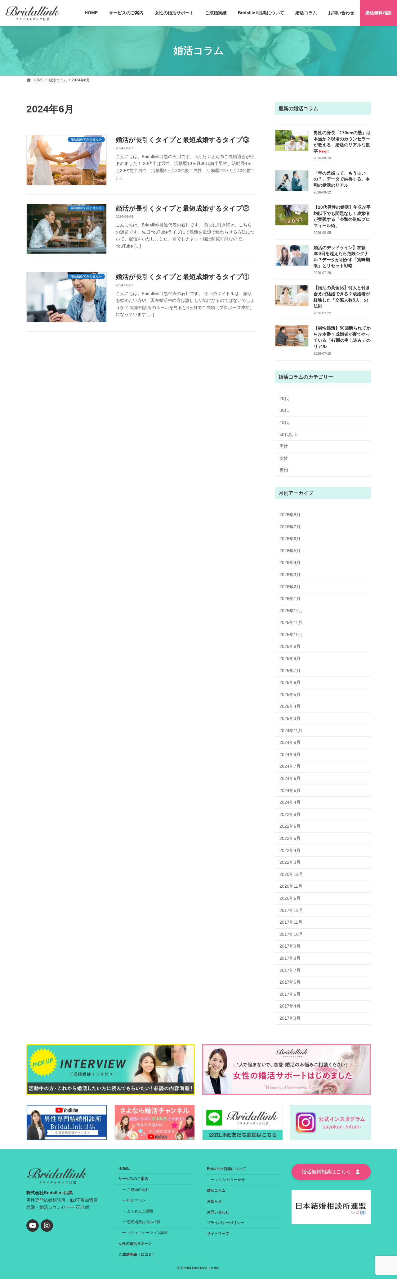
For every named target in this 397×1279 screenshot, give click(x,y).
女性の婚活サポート (135, 1243)
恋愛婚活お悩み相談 (143, 1222)
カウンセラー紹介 (230, 1179)
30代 (284, 410)
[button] (331, 1172)
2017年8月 (290, 958)
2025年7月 (290, 670)
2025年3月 (290, 718)
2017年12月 (291, 910)
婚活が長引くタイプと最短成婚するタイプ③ (182, 139)
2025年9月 (290, 646)
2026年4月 (290, 562)
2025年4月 (290, 706)
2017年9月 (290, 946)
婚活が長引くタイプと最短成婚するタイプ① (182, 276)
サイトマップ (218, 1233)
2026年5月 (290, 550)
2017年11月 (290, 922)
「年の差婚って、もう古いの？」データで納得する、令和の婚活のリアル (342, 178)
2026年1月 (290, 598)
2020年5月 (290, 898)
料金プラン (136, 1200)
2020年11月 (290, 886)
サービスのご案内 (133, 1179)
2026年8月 (290, 514)
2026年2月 (290, 586)
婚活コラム (216, 1190)
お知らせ (214, 1201)
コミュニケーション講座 (147, 1233)
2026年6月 (290, 538)
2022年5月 (290, 838)
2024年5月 (290, 790)
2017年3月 (290, 1017)
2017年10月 (291, 933)
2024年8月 (290, 754)
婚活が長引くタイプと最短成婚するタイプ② (182, 208)
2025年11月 (290, 622)
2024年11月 (290, 730)
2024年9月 (290, 742)
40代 (284, 422)
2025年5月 (290, 694)
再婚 (283, 470)
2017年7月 (290, 969)
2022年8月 (290, 814)
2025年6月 (290, 682)
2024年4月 (290, 802)
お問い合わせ (218, 1212)
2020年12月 (291, 874)
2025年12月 (291, 610)
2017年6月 (290, 982)
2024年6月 (290, 778)
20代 (284, 398)
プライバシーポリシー (225, 1223)
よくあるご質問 (140, 1211)
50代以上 (288, 434)
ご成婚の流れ (138, 1189)
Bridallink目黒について (226, 1169)
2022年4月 (290, 850)
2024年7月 (290, 766)
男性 (283, 446)
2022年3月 (290, 862)
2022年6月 (290, 826)
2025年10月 (291, 634)
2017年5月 (290, 993)
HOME (124, 1168)
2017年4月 (290, 1006)
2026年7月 (290, 526)
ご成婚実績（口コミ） (137, 1254)
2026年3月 (290, 574)
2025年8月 (290, 658)
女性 (283, 458)
